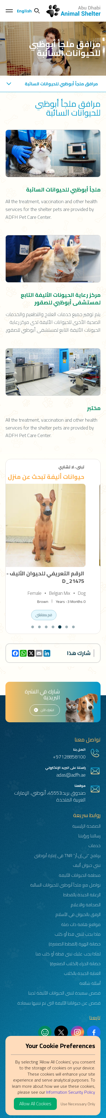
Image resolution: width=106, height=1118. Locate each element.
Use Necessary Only (78, 1103)
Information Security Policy (70, 1092)
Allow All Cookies (35, 1103)
